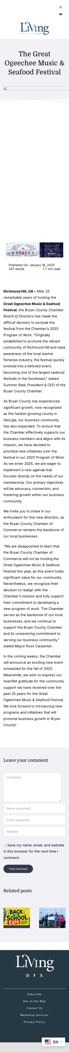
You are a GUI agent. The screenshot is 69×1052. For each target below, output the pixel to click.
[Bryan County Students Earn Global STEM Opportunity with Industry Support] (52, 910)
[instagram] (27, 975)
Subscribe (34, 994)
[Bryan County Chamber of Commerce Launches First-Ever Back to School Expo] (16, 910)
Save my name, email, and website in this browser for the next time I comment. (33, 851)
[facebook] (34, 975)
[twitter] (41, 975)
